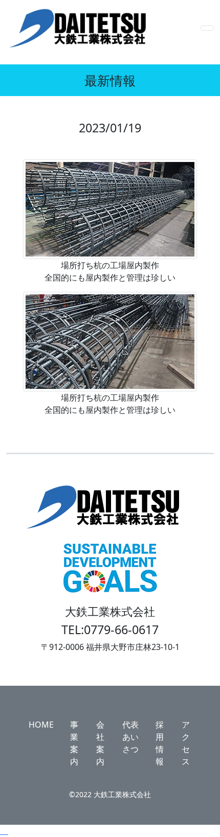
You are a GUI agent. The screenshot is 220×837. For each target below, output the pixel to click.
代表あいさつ (130, 737)
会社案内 (100, 743)
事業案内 (74, 743)
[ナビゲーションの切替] (207, 28)
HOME (41, 724)
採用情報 (160, 743)
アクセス (186, 743)
